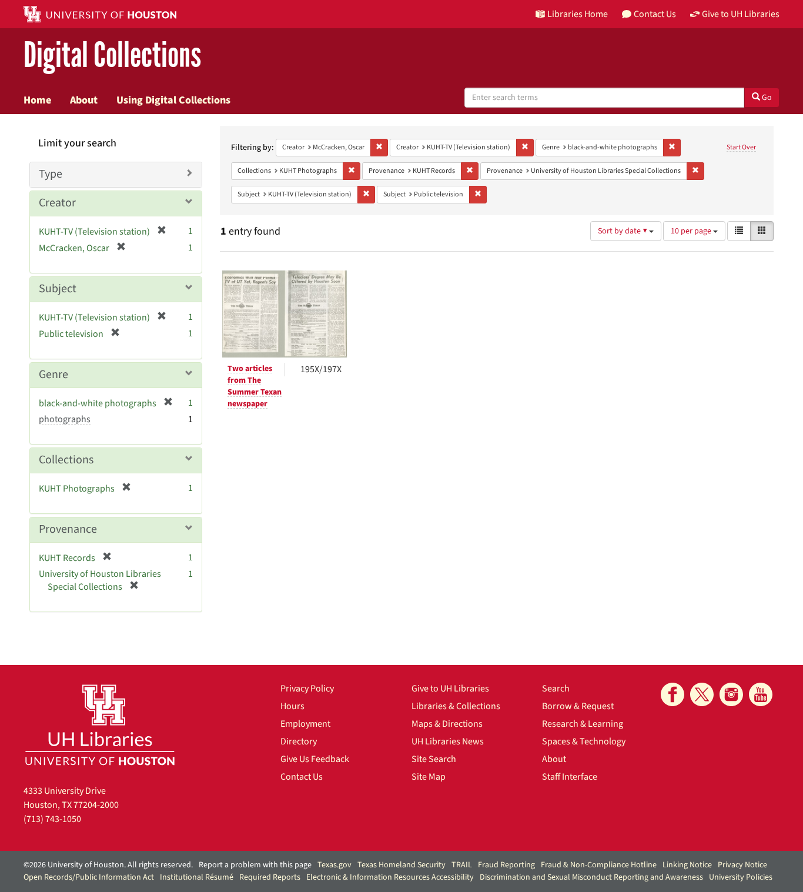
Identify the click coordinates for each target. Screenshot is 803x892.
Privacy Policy (307, 688)
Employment (305, 723)
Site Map (428, 776)
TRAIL (461, 865)
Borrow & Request (578, 706)
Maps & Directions (447, 723)
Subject (57, 288)
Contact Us (301, 776)
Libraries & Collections (455, 706)
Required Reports (269, 877)
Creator (57, 203)
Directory (298, 741)
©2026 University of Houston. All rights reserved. (108, 865)
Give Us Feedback (314, 759)
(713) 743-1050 (52, 819)
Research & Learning (582, 723)
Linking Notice (687, 865)
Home (37, 100)
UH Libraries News (447, 741)
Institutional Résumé (196, 877)
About (84, 100)
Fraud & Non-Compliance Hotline (599, 865)
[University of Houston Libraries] (100, 724)
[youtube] (760, 694)
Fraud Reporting (506, 865)
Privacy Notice (742, 865)
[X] (702, 694)
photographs (65, 419)
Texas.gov (334, 865)
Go (766, 97)
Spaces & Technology (583, 741)
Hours (292, 706)
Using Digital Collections (173, 100)
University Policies (740, 877)
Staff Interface (569, 776)
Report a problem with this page (255, 865)
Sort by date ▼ (623, 231)
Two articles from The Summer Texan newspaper (254, 386)
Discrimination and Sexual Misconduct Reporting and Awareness (591, 877)
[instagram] (731, 694)
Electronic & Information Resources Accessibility (390, 877)
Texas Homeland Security (401, 865)
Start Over (741, 147)
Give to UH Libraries (450, 688)
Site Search (433, 759)
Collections (66, 460)
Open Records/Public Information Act (89, 877)
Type (50, 174)
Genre (53, 374)
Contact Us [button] (655, 14)
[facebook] (672, 694)
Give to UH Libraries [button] (740, 14)
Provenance (68, 529)
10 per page (692, 231)
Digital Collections (112, 55)
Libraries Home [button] (577, 14)
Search (556, 688)
